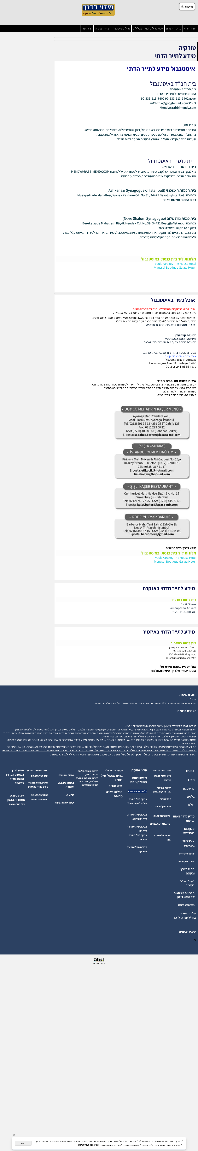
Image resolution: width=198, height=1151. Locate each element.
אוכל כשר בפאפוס (189, 843)
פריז (191, 779)
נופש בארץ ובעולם (187, 871)
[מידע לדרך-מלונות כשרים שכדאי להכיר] (195, 922)
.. (176, 694)
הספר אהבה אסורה (66, 784)
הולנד (191, 805)
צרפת (190, 770)
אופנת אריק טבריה (186, 861)
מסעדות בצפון (16, 800)
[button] (187, 6)
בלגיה (191, 796)
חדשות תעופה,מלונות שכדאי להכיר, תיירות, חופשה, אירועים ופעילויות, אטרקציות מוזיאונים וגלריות (87, 778)
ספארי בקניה (187, 931)
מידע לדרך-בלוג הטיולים (181, 548)
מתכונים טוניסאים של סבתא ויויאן (184, 895)
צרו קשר (86, 28)
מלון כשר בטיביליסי (189, 831)
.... (193, 909)
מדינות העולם (173, 28)
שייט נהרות (115, 786)
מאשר (23, 1143)
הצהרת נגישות (102, 28)
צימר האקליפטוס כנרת (161, 806)
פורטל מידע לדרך (187, 853)
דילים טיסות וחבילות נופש (138, 780)
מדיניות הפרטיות (88, 1145)
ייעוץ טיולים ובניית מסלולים (148, 28)
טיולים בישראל (122, 28)
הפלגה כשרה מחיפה (114, 794)
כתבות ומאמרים (160, 823)
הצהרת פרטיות (186, 711)
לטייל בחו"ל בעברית (187, 883)
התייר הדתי (190, 28)
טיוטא (70, 794)
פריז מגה (189, 788)
